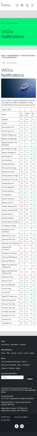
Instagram (22, 426)
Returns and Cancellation (8, 365)
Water (8, 353)
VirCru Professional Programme (10, 361)
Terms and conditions (21, 417)
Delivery (24, 361)
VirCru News (26, 365)
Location (26, 353)
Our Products (5, 344)
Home (3, 23)
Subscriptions (15, 344)
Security (13, 353)
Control (20, 353)
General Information (27, 55)
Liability (18, 368)
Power (3, 353)
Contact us (4, 368)
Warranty (11, 368)
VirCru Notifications (10, 57)
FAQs (19, 365)
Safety (32, 353)
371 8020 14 (23, 410)
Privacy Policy (5, 420)
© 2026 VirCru (5, 417)
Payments (23, 344)
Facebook (16, 426)
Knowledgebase (13, 55)
